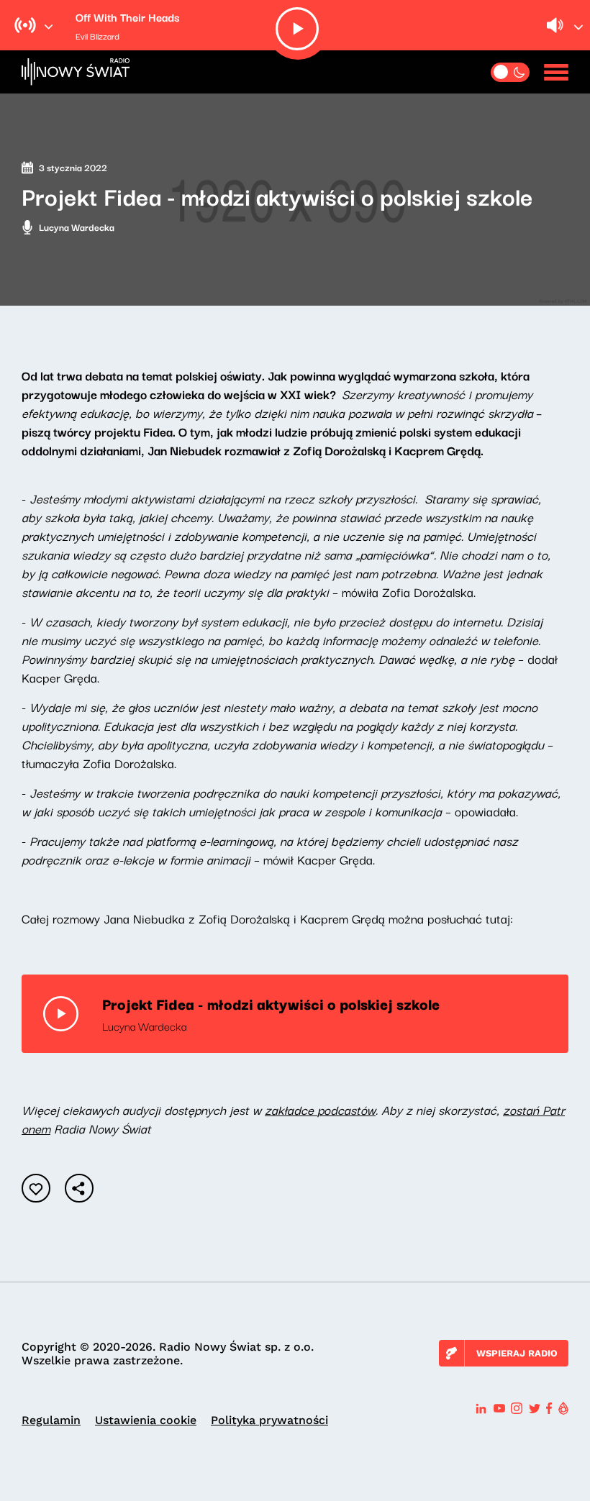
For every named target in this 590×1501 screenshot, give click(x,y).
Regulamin (51, 1420)
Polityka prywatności (269, 1420)
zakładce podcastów (320, 1109)
